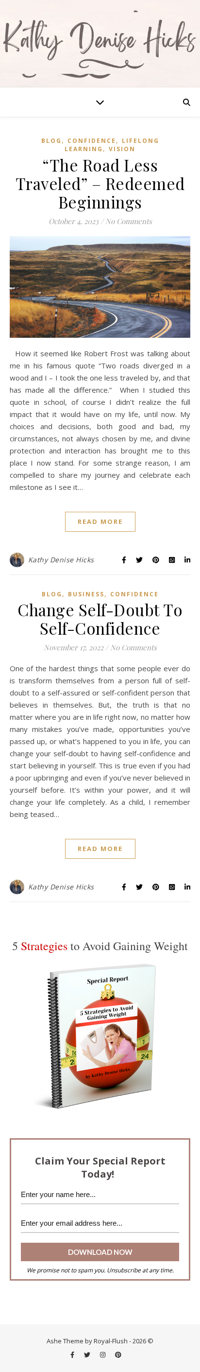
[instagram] (103, 1355)
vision (122, 149)
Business (86, 594)
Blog (51, 141)
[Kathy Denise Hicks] (100, 43)
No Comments (128, 221)
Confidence (91, 141)
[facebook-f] (73, 1355)
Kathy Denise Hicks (61, 559)
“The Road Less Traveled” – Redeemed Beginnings (100, 183)
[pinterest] (118, 1355)
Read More (100, 521)
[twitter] (88, 1355)
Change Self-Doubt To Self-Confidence (100, 619)
